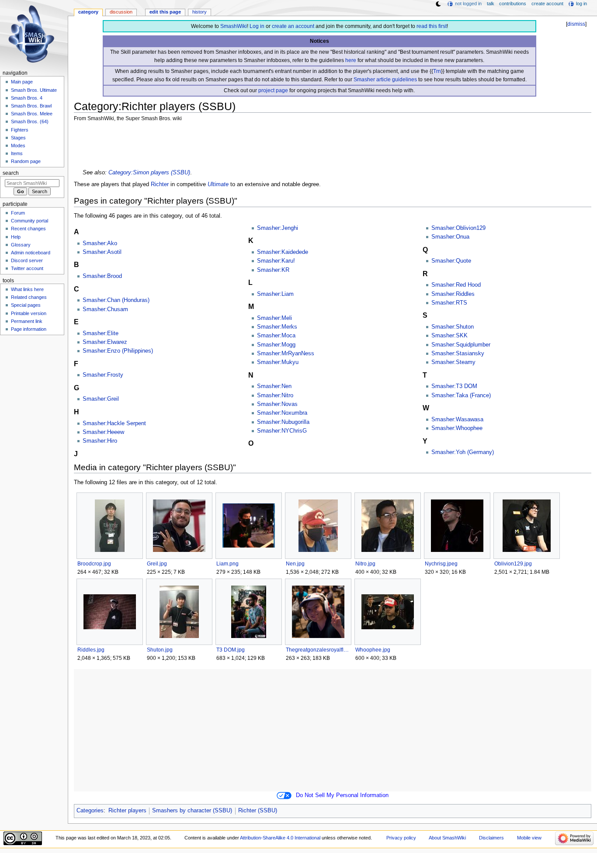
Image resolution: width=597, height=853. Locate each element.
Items (17, 153)
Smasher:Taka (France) (461, 395)
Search (11, 173)
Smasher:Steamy (453, 362)
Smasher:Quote (451, 261)
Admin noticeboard (30, 252)
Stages (18, 137)
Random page (26, 161)
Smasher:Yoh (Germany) (462, 452)
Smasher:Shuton (452, 327)
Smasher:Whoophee (456, 428)
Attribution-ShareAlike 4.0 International (280, 837)
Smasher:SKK (449, 336)
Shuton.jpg (160, 650)
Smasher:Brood (102, 276)
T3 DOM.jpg (230, 650)
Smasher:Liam (275, 294)
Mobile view (529, 837)
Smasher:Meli (274, 318)
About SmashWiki (447, 837)
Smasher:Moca (276, 336)
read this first (432, 26)
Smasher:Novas (277, 404)
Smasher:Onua (450, 237)
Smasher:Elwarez (105, 342)
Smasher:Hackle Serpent (114, 423)
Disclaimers (491, 837)
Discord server (27, 260)
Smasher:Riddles (453, 294)
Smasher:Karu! (276, 261)
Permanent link (26, 321)
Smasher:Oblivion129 (458, 228)
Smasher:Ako (100, 243)
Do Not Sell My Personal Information (342, 795)
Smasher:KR (273, 270)
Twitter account (27, 268)
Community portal (29, 220)
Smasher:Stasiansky (457, 353)
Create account (547, 3)
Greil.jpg (157, 564)
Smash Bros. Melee (31, 113)
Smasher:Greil (101, 399)
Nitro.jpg (365, 564)
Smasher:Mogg (276, 345)
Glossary (21, 244)
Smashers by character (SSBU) (192, 811)
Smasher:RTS (449, 303)
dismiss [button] (576, 24)
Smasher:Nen (274, 386)
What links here (27, 289)
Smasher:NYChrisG (282, 431)
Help (16, 236)
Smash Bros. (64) (30, 121)
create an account (293, 26)
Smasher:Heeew (103, 432)
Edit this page (165, 11)
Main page (22, 81)
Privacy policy (401, 837)
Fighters (19, 129)
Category (88, 11)
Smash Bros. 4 (26, 98)
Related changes (29, 297)
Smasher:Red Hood (456, 285)
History (199, 11)
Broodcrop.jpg (94, 564)
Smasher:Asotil (102, 252)
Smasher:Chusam (105, 309)
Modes (18, 145)
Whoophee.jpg (372, 650)
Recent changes (28, 228)
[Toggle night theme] (438, 4)
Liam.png (227, 564)
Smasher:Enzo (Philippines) (118, 351)
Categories (90, 811)
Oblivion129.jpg (513, 564)
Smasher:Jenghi (277, 228)
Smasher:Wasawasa (457, 419)
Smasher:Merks (277, 327)
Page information (28, 329)
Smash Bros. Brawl (31, 105)
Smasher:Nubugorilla (283, 422)
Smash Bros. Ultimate (34, 90)
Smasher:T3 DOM (454, 386)
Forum (18, 212)
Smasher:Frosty (103, 375)
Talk (490, 3)
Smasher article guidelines (385, 79)
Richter (160, 184)
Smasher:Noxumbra (282, 413)
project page (273, 90)
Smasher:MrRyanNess (285, 353)
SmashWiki (233, 26)
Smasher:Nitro (275, 395)
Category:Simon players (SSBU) (149, 173)
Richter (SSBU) (257, 811)
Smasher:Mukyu (277, 362)
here (350, 60)
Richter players (127, 811)
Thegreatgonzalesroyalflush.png (318, 650)
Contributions (512, 3)
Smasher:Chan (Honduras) (116, 300)
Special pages (26, 305)
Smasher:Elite (100, 333)
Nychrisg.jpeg (441, 564)
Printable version (28, 313)
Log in (257, 26)
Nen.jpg (295, 564)
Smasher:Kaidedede (282, 252)
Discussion (121, 11)
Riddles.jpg (90, 650)
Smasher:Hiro (100, 441)
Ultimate (218, 184)
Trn (437, 71)
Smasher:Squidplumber (460, 345)
